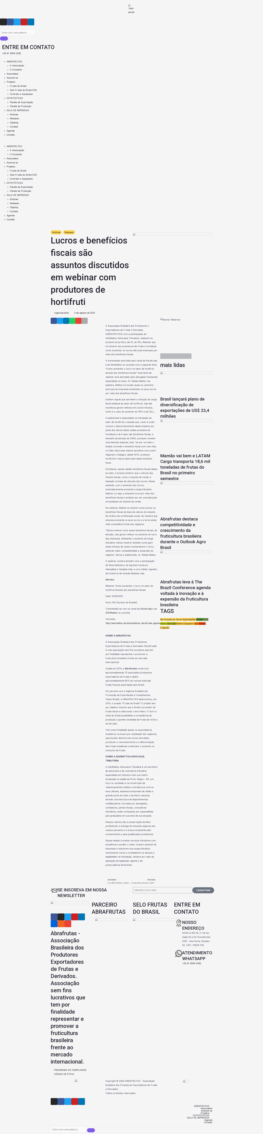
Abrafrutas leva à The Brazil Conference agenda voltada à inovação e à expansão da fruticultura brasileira (185, 593)
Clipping (14, 122)
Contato (14, 126)
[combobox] (18, 32)
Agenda (11, 130)
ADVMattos (111, 612)
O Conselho (16, 69)
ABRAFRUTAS (14, 61)
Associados (12, 73)
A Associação (17, 65)
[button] (131, 142)
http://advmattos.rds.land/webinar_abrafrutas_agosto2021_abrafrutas (141, 623)
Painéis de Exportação (21, 102)
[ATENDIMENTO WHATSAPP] (178, 953)
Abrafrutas (146, 608)
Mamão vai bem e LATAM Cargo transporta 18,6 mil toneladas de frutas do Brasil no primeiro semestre (185, 467)
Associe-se (12, 77)
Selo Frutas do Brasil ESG (23, 90)
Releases (14, 118)
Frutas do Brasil (18, 86)
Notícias (14, 114)
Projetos (11, 81)
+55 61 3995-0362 (191, 963)
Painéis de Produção (20, 106)
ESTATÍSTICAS (15, 98)
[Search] (4, 38)
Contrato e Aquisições (21, 94)
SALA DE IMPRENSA (18, 110)
